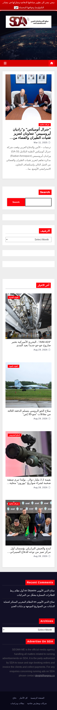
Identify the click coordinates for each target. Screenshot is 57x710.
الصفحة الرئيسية (37, 698)
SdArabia (45, 31)
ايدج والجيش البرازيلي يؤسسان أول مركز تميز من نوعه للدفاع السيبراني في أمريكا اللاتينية (30, 552)
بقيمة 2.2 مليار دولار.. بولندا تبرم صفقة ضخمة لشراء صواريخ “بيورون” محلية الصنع (29, 483)
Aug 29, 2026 (40, 349)
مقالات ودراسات (17, 703)
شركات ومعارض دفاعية (37, 703)
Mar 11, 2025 (40, 142)
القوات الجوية (13, 366)
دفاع (14, 698)
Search (45, 192)
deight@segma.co (45, 675)
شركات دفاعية (44, 124)
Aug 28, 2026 (40, 487)
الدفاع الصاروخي (14, 435)
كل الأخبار (23, 698)
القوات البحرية (13, 297)
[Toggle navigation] (5, 63)
